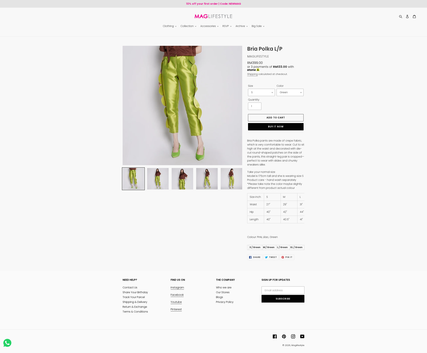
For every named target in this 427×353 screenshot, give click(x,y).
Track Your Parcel (134, 297)
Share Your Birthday (135, 292)
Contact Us (130, 287)
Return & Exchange (135, 307)
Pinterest (176, 309)
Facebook (177, 295)
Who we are (224, 287)
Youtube (176, 302)
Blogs (219, 297)
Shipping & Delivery (135, 302)
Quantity (253, 100)
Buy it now (276, 126)
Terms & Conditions (135, 312)
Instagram (177, 287)
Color (280, 86)
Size (250, 86)
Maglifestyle (297, 345)
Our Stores (223, 292)
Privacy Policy (225, 302)
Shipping (252, 74)
